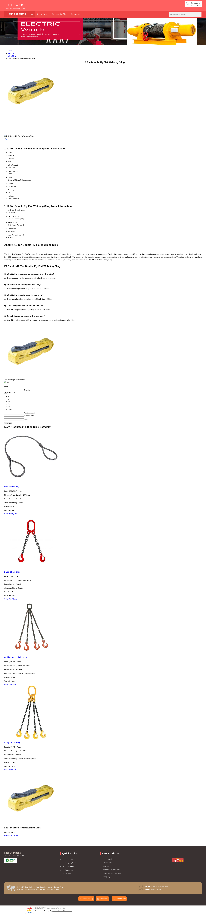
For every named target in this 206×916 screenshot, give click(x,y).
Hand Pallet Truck (108, 866)
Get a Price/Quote (10, 514)
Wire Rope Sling (11, 487)
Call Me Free (121, 898)
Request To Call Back (11, 835)
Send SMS (104, 898)
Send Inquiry (88, 898)
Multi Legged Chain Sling (15, 657)
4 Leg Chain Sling (12, 742)
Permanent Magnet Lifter (111, 870)
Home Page (42, 14)
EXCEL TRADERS (15, 6)
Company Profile (59, 14)
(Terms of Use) (61, 908)
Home (10, 51)
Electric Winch (107, 859)
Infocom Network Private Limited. (62, 911)
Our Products (17, 14)
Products (11, 53)
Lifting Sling (12, 56)
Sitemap (68, 874)
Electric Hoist (107, 863)
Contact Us (75, 14)
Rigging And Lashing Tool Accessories (115, 873)
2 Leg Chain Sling (12, 572)
